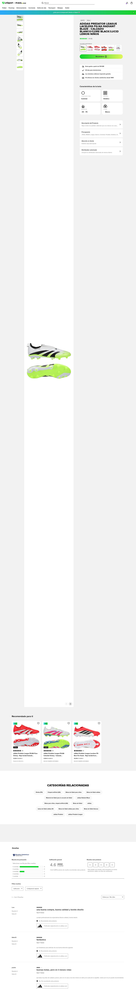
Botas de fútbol (77, 803)
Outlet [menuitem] (67, 8)
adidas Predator (58, 814)
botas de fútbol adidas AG (45, 809)
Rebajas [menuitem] (60, 8)
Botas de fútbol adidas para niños (69, 809)
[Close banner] (133, 12)
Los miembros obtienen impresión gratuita (98, 74)
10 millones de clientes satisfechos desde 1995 (99, 77)
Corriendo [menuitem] (31, 8)
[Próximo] (70, 704)
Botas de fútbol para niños (74, 792)
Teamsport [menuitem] (51, 8)
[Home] (14, 3)
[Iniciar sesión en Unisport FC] (127, 3)
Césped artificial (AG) (54, 792)
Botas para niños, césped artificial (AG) (56, 803)
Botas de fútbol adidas (93, 792)
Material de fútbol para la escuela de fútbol (59, 797)
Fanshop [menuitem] (11, 8)
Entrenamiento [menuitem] (21, 8)
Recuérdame (100, 56)
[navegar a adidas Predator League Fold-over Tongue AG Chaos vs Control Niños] (118, 48)
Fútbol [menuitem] (4, 8)
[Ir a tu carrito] (131, 3)
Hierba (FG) (39, 792)
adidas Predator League (75, 814)
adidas (89, 803)
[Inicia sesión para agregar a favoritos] (38, 723)
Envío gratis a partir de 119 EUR (94, 66)
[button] (19, 25)
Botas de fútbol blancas (91, 809)
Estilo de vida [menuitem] (41, 8)
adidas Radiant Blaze (83, 797)
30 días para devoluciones (93, 70)
